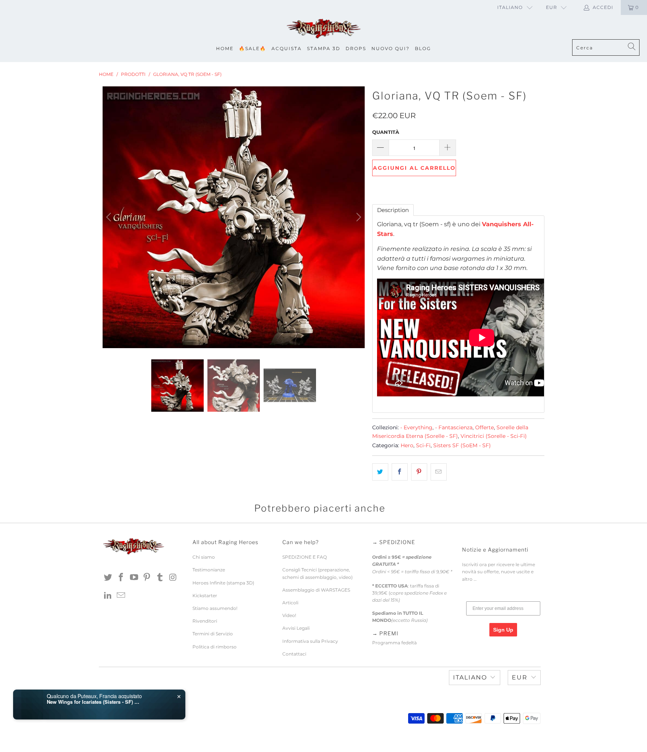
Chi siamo (203, 557)
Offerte (484, 427)
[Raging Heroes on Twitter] (108, 578)
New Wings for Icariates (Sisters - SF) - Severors (93, 702)
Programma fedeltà (394, 642)
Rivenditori (204, 621)
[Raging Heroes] (323, 29)
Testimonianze (208, 570)
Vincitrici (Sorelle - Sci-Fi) (494, 436)
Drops (356, 48)
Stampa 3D (323, 48)
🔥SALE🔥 (252, 48)
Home (225, 48)
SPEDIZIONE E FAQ (304, 557)
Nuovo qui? (390, 48)
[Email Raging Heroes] (121, 596)
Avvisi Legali (296, 628)
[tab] (393, 210)
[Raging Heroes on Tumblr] (160, 578)
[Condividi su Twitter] (380, 472)
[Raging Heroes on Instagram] (173, 578)
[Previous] (109, 217)
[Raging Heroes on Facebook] (121, 578)
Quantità (385, 132)
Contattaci (294, 654)
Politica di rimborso (214, 647)
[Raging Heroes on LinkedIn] (108, 596)
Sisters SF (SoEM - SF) (462, 445)
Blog (423, 48)
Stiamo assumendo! (214, 608)
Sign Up (503, 630)
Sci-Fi (423, 445)
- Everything (416, 427)
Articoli (290, 602)
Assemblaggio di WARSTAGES (316, 590)
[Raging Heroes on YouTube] (134, 578)
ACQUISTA (286, 48)
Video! (289, 615)
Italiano (510, 7)
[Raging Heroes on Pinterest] (147, 578)
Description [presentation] (393, 210)
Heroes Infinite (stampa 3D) (223, 583)
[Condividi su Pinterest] (419, 472)
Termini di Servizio (212, 633)
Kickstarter (204, 595)
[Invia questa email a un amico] (439, 472)
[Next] (357, 217)
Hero (407, 445)
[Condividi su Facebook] (400, 472)
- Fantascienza (454, 427)
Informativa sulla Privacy (310, 641)
